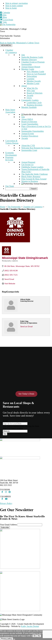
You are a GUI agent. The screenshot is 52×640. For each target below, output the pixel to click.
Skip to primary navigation (16, 3)
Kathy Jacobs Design (30, 626)
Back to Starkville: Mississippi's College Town (19, 43)
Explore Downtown (29, 136)
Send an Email (26, 326)
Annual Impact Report (30, 67)
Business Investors (34, 105)
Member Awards (34, 81)
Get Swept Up (27, 164)
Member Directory (29, 59)
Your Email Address (8, 524)
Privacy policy (6, 639)
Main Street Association (10, 111)
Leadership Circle (34, 102)
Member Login (33, 83)
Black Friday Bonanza (30, 176)
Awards (30, 95)
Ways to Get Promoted (36, 74)
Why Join (31, 90)
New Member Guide (35, 71)
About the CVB (28, 145)
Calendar (6, 12)
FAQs (29, 98)
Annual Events (27, 133)
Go (5, 434)
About (24, 86)
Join (5, 22)
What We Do (32, 88)
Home (2, 207)
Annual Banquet (28, 162)
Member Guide (27, 69)
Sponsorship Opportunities (32, 131)
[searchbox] (17, 188)
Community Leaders (30, 100)
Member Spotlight (29, 107)
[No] (14, 639)
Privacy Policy (6, 503)
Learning (30, 79)
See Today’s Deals (26, 394)
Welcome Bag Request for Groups (35, 148)
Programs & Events (9, 158)
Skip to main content (14, 6)
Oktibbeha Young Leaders (32, 167)
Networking (32, 76)
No (39, 636)
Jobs (4, 15)
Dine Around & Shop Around (33, 179)
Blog (4, 17)
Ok (34, 636)
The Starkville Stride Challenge (34, 174)
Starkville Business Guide (32, 57)
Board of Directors (34, 93)
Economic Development (11, 154)
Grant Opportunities (29, 124)
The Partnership (14, 207)
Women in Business (29, 181)
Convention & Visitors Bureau (11, 142)
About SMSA (27, 119)
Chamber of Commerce (11, 51)
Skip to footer (11, 8)
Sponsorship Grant (29, 150)
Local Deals (7, 20)
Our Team (9, 186)
